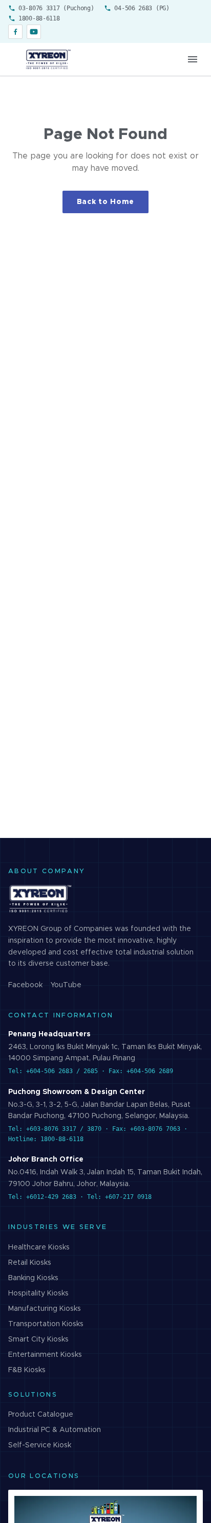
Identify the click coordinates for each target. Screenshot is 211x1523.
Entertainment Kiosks (45, 1354)
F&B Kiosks (27, 1370)
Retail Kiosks (29, 1262)
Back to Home (105, 202)
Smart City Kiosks (38, 1339)
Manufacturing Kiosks (44, 1308)
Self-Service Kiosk (39, 1445)
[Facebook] (15, 32)
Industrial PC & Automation (54, 1430)
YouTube (66, 985)
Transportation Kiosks (45, 1324)
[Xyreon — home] (47, 59)
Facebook (25, 985)
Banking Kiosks (33, 1278)
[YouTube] (34, 32)
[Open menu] (192, 59)
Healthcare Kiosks (39, 1247)
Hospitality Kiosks (38, 1293)
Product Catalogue (40, 1414)
